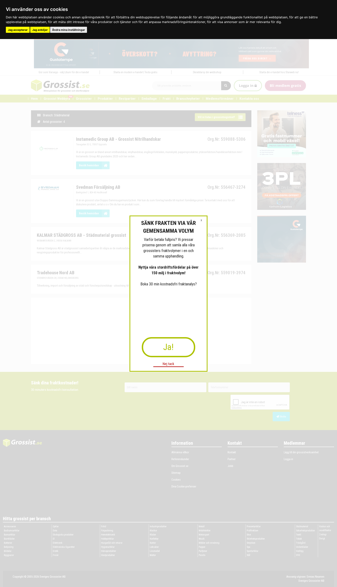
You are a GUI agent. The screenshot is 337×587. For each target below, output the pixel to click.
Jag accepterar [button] (18, 29)
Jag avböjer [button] (40, 29)
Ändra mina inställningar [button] (68, 29)
